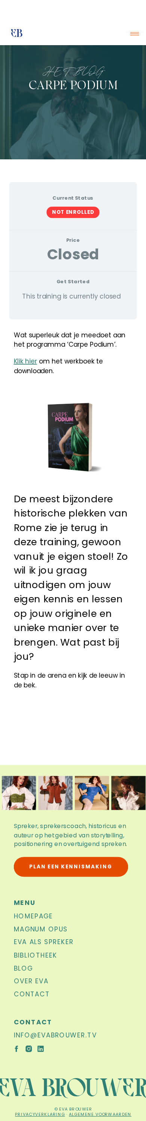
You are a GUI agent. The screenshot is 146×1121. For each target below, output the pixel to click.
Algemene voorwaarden (100, 1114)
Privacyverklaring (40, 1114)
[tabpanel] (73, 521)
